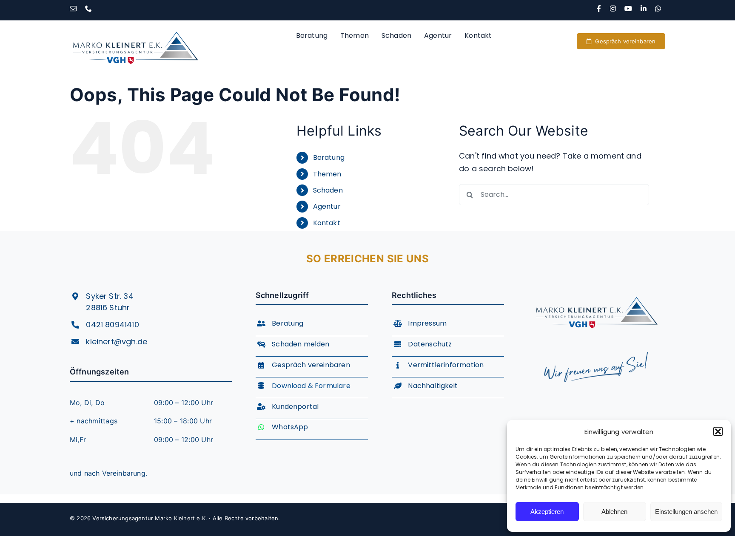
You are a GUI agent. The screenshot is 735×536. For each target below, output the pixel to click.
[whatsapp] (658, 8)
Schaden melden (301, 344)
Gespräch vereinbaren (311, 365)
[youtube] (628, 8)
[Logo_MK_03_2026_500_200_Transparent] (596, 289)
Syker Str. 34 (109, 296)
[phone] (88, 8)
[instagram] (613, 8)
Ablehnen (614, 511)
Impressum (427, 323)
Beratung (329, 157)
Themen (327, 174)
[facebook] (599, 8)
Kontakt (326, 223)
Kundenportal (295, 406)
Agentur (327, 206)
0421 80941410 (112, 324)
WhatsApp (290, 427)
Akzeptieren (547, 511)
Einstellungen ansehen (686, 511)
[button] (718, 431)
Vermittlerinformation (446, 365)
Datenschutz (430, 344)
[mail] (73, 8)
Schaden (328, 190)
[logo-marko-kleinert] (135, 24)
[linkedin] (644, 8)
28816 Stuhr (108, 307)
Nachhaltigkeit (433, 386)
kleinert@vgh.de (116, 341)
